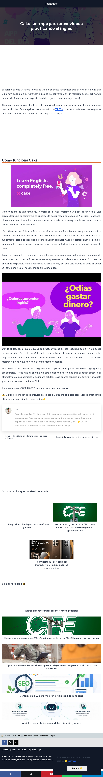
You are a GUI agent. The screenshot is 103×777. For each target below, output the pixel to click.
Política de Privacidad (21, 750)
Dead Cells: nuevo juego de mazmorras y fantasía (77, 437)
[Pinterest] (51, 774)
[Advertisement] (51, 67)
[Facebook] (10, 774)
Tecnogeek (51, 3)
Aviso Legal (36, 750)
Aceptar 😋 (77, 768)
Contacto (6, 750)
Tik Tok (59, 109)
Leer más (72, 761)
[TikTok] (16, 742)
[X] (31, 774)
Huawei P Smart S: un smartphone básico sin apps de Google (25, 437)
